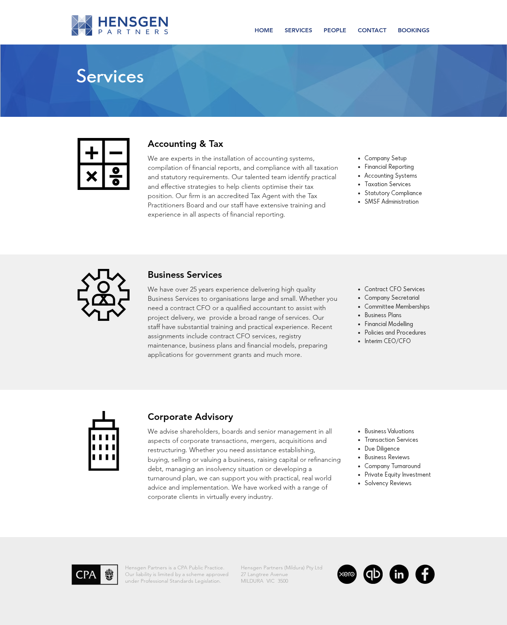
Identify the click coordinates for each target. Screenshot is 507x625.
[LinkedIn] (399, 574)
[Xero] (347, 574)
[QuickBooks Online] (373, 574)
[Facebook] (425, 574)
